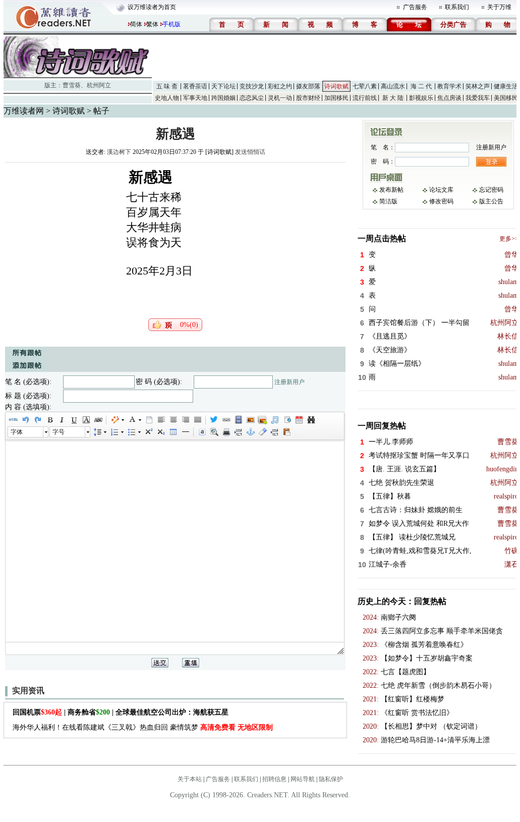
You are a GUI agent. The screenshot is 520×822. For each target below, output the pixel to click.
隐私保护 (331, 779)
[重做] (37, 420)
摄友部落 (308, 86)
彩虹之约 (280, 86)
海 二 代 (421, 86)
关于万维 (499, 7)
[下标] (160, 432)
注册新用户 (289, 382)
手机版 (171, 24)
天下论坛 (223, 86)
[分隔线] (185, 432)
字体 (17, 431)
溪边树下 (119, 151)
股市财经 (308, 97)
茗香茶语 (195, 86)
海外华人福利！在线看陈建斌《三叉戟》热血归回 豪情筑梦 (143, 727)
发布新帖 (391, 189)
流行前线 (365, 97)
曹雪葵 (72, 85)
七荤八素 (365, 86)
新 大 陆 (392, 97)
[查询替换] (311, 420)
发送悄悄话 (250, 151)
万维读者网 (24, 110)
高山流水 (393, 86)
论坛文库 (441, 189)
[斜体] (61, 420)
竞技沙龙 (252, 86)
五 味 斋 (167, 86)
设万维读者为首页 (152, 7)
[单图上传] (250, 420)
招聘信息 (274, 779)
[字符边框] (86, 420)
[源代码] (13, 420)
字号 (58, 431)
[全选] (202, 432)
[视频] (238, 420)
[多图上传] (262, 420)
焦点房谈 (449, 97)
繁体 (152, 24)
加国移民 (336, 97)
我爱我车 (478, 97)
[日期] (299, 420)
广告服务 (415, 7)
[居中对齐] (173, 420)
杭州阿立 (99, 85)
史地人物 (167, 97)
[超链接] (226, 420)
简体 (136, 24)
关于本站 (190, 779)
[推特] (214, 420)
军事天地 (195, 97)
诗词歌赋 (336, 86)
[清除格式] (262, 432)
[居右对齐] (185, 420)
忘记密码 (491, 189)
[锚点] (250, 432)
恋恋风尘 (252, 97)
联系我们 (457, 7)
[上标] (148, 432)
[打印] (226, 432)
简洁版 (388, 201)
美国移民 (506, 97)
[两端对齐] (197, 420)
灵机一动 (280, 97)
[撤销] (25, 420)
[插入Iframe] (286, 420)
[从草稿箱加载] (286, 432)
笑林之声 (478, 86)
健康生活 (506, 86)
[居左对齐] (161, 420)
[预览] (214, 432)
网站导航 (303, 779)
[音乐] (274, 420)
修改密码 (441, 201)
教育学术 (449, 86)
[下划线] (74, 420)
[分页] (238, 432)
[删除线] (98, 420)
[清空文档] (149, 420)
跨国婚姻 (223, 97)
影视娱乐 (421, 97)
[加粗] (49, 420)
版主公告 (491, 201)
